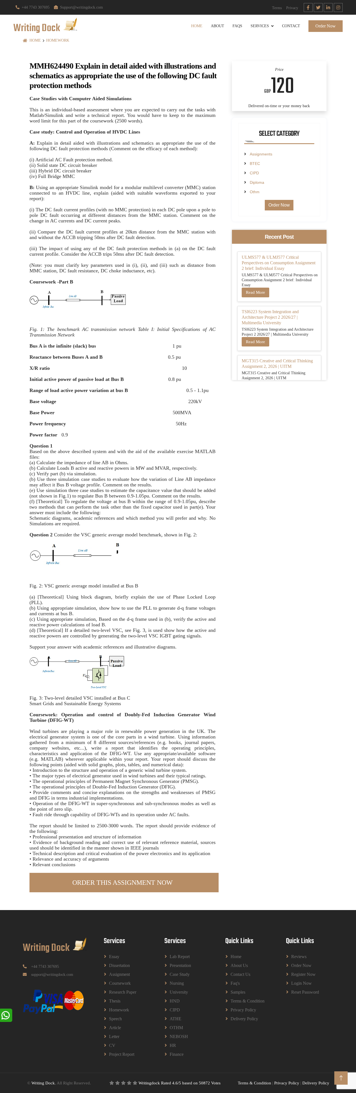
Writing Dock (43, 1083)
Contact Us (240, 974)
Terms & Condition (247, 1001)
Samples (238, 992)
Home (196, 26)
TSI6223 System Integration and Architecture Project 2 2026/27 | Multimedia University (270, 317)
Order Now (325, 26)
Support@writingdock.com (81, 7)
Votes (216, 1083)
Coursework (120, 983)
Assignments (261, 154)
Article (115, 1027)
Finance (177, 1054)
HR (173, 1045)
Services (260, 26)
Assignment (119, 974)
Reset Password (305, 992)
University (179, 992)
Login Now (301, 983)
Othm (254, 192)
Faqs (237, 26)
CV (112, 1045)
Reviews (298, 956)
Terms (277, 8)
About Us (239, 965)
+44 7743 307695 (36, 7)
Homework (57, 40)
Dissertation (119, 965)
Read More (255, 292)
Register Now (303, 974)
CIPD (254, 173)
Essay (114, 956)
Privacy (292, 8)
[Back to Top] (341, 1078)
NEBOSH (179, 1036)
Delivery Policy (244, 1018)
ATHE (175, 1018)
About (217, 26)
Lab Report (180, 956)
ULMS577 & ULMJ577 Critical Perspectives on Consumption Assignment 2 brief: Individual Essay (278, 263)
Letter (114, 1036)
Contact (291, 26)
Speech (115, 1018)
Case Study (180, 974)
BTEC (255, 163)
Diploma (257, 182)
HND (175, 1001)
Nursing (177, 983)
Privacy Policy (243, 1009)
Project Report (121, 1054)
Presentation (180, 965)
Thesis (114, 1001)
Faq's (235, 983)
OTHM (176, 1027)
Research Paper (122, 992)
